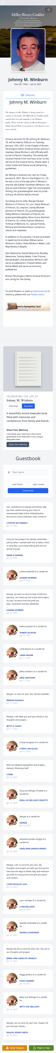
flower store (37, 294)
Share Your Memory (18, 444)
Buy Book (28, 406)
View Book (13, 406)
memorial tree (40, 291)
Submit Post (28, 490)
